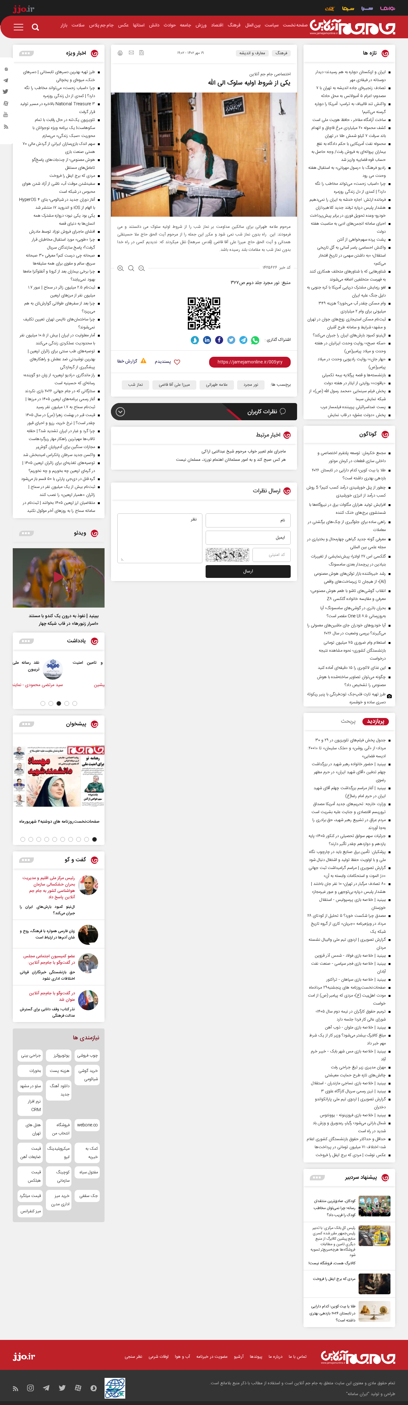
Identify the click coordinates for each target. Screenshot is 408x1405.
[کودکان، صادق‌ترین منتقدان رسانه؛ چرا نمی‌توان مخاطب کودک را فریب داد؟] (372, 1207)
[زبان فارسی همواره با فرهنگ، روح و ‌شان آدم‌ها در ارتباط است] (88, 935)
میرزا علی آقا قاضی (174, 384)
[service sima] (348, 9)
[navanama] (387, 9)
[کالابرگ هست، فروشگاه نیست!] (372, 1246)
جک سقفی (88, 1195)
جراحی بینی (31, 1055)
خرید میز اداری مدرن (60, 1200)
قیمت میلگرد (30, 1195)
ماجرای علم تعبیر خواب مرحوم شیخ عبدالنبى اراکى (243, 451)
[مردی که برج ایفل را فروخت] (372, 1284)
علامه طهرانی (217, 384)
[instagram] (6, 70)
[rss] (6, 128)
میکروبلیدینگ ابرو (58, 1153)
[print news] (120, 54)
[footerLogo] (358, 1357)
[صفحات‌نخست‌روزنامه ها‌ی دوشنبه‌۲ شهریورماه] (59, 776)
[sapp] (6, 116)
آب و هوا (182, 1356)
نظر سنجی (133, 1356)
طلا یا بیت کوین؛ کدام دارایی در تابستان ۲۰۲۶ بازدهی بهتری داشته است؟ (332, 1313)
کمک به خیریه (91, 1153)
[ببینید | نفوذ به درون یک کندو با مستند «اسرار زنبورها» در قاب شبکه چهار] (59, 578)
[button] (75, 703)
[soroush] (195, 340)
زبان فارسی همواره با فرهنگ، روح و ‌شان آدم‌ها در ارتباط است (47, 934)
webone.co (87, 1125)
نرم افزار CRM (34, 1105)
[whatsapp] (255, 340)
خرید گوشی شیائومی (88, 1075)
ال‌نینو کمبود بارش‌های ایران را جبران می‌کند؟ (47, 910)
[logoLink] (352, 27)
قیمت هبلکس (34, 1176)
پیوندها (256, 1356)
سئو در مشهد (30, 1086)
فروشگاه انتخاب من (60, 1129)
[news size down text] (141, 269)
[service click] (330, 9)
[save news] (141, 53)
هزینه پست (59, 1070)
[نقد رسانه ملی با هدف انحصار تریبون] (88, 669)
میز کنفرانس (30, 1211)
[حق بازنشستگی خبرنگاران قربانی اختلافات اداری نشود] (88, 967)
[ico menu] (20, 27)
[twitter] (6, 93)
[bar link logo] (23, 10)
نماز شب (135, 384)
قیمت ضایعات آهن (30, 1153)
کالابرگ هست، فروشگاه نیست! (332, 1263)
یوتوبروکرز (61, 1055)
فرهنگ (281, 53)
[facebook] (219, 340)
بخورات (35, 1070)
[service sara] (367, 9)
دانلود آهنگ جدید (59, 1090)
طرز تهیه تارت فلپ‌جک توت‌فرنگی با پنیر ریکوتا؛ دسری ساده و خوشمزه (346, 698)
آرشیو (239, 1356)
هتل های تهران (33, 1129)
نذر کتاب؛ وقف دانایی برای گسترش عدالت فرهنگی (47, 1012)
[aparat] (6, 105)
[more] (317, 1177)
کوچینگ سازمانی (62, 1176)
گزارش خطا (127, 361)
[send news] (131, 53)
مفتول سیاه (89, 1172)
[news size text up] (120, 269)
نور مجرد (251, 384)
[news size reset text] (131, 269)
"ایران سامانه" (357, 1394)
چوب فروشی (87, 1055)
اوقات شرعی (159, 1356)
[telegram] (6, 82)
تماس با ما (298, 1356)
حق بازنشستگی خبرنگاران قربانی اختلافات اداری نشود (47, 975)
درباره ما (275, 1356)
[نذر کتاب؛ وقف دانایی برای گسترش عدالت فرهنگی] (88, 1004)
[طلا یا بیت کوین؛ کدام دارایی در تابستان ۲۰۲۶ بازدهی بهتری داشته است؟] (372, 1312)
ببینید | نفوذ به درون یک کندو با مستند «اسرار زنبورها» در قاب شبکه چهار (63, 620)
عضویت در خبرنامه (212, 1356)
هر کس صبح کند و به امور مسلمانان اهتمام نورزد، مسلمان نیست (231, 459)
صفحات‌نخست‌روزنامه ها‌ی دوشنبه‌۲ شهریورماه (59, 821)
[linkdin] (207, 340)
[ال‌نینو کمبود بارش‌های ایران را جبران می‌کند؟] (88, 895)
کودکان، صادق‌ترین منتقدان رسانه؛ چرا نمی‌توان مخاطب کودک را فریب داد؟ (334, 1208)
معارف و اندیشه (252, 53)
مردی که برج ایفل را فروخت (334, 1279)
